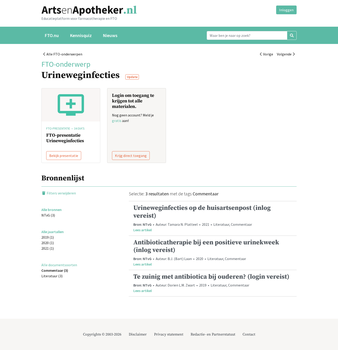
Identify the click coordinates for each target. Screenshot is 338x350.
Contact (249, 334)
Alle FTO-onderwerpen (63, 54)
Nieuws (110, 35)
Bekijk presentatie (63, 155)
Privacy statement (168, 334)
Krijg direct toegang (131, 155)
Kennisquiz (81, 35)
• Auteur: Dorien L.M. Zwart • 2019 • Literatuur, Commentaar (211, 283)
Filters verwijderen (61, 193)
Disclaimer (138, 334)
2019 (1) (47, 237)
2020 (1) (47, 242)
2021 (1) (47, 248)
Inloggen (286, 10)
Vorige (267, 54)
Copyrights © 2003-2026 (102, 334)
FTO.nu (52, 35)
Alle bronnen (51, 209)
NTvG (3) (48, 215)
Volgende (285, 54)
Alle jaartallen (52, 231)
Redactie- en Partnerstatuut (213, 334)
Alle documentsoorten (59, 265)
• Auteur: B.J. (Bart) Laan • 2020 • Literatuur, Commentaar (206, 252)
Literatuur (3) (52, 276)
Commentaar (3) (54, 270)
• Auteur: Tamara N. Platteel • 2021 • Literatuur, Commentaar (202, 218)
